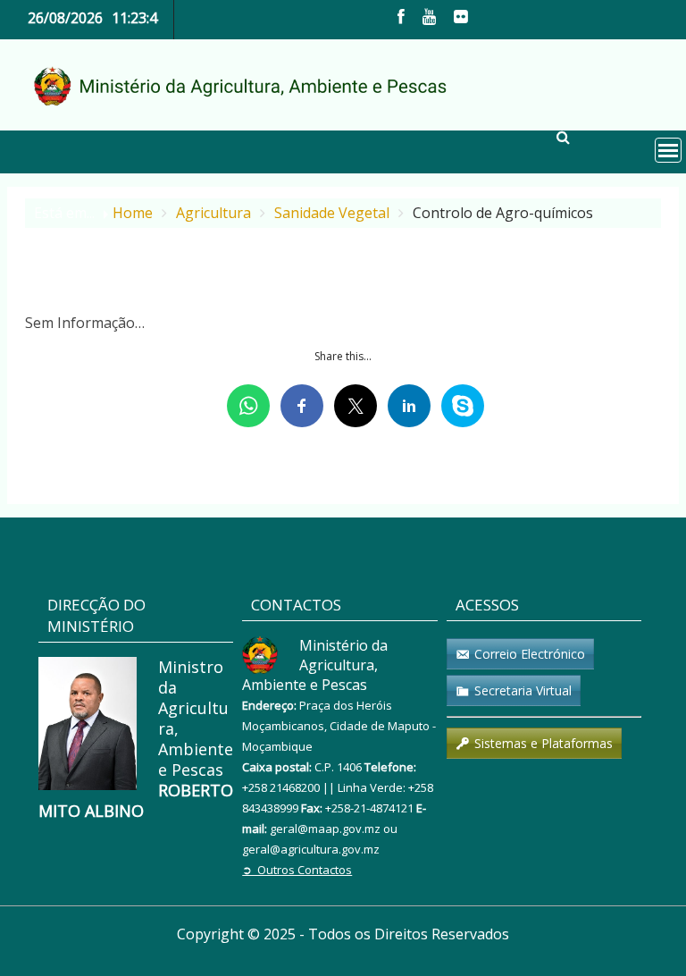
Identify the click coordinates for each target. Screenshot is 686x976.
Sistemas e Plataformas (543, 743)
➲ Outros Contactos (297, 870)
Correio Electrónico (529, 653)
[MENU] (668, 150)
